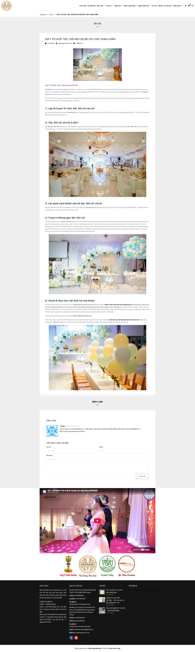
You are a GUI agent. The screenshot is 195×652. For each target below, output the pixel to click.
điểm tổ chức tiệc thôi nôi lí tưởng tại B (117, 304)
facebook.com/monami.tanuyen (79, 626)
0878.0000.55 (80, 618)
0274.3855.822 (80, 598)
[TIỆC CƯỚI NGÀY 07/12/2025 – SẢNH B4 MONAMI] (102, 610)
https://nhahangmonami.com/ (82, 316)
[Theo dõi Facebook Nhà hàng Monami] (71, 638)
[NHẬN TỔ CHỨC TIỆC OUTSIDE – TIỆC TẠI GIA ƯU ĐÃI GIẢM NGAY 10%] (102, 599)
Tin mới (102, 586)
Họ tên (49, 447)
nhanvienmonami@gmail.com (83, 629)
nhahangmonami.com (82, 632)
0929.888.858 (79, 595)
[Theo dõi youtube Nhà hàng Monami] (76, 638)
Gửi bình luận (142, 476)
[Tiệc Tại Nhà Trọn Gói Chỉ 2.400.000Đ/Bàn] (102, 591)
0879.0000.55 (80, 621)
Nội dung (50, 455)
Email (101, 447)
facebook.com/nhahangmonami (79, 604)
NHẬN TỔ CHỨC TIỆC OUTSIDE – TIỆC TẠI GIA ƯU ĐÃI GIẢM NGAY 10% (115, 600)
